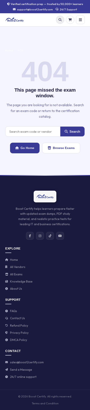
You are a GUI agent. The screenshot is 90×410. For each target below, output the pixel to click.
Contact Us (17, 318)
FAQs (13, 311)
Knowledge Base (21, 281)
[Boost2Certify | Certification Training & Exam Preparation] (14, 20)
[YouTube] (60, 236)
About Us (16, 289)
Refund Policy (19, 325)
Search (74, 131)
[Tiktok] (50, 236)
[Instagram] (40, 236)
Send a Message (21, 370)
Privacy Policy (19, 333)
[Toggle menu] (80, 19)
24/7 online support (23, 377)
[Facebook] (30, 236)
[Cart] (70, 20)
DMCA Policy (18, 340)
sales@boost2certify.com (27, 362)
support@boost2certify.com (35, 9)
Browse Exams (64, 148)
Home (9, 50)
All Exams (16, 274)
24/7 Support (68, 9)
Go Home (27, 148)
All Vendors (17, 267)
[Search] (60, 20)
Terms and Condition (45, 403)
